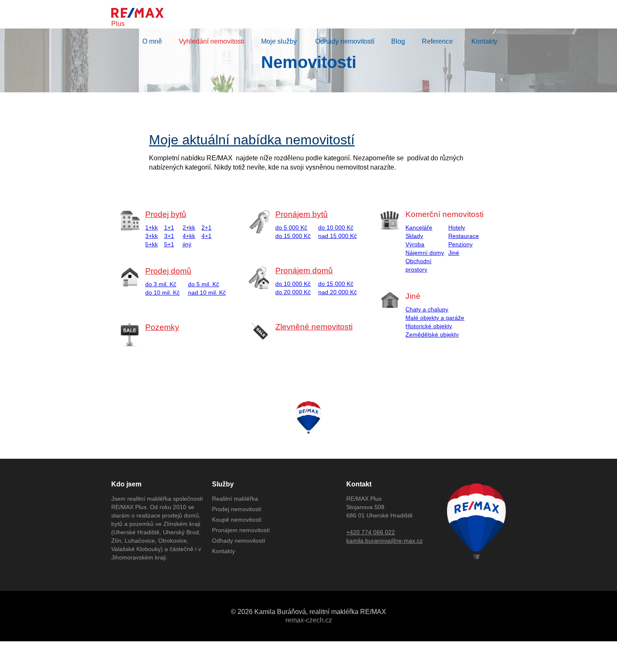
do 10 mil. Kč (162, 292)
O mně (152, 41)
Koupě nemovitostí (236, 519)
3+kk (151, 236)
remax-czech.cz (308, 620)
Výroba (414, 244)
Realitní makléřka (235, 498)
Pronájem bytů (301, 214)
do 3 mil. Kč (160, 284)
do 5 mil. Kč (203, 284)
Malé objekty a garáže (434, 317)
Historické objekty (428, 326)
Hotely (456, 227)
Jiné (453, 252)
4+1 (206, 236)
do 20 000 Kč (293, 292)
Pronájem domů (304, 270)
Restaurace (463, 236)
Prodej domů (168, 271)
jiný (187, 244)
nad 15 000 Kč (337, 236)
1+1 (169, 227)
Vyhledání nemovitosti (211, 41)
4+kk (189, 236)
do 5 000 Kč (291, 227)
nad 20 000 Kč (337, 292)
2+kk (189, 227)
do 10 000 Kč (335, 227)
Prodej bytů (165, 214)
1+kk (151, 227)
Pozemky (162, 327)
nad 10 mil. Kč (207, 292)
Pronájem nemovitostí (241, 530)
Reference (437, 41)
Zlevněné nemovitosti (314, 326)
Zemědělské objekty (432, 334)
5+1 (169, 244)
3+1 (169, 236)
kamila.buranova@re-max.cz (384, 540)
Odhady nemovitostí (344, 41)
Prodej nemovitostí (236, 509)
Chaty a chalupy (426, 309)
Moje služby (279, 41)
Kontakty (484, 41)
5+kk (151, 244)
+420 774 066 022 (370, 532)
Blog (398, 41)
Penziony (460, 244)
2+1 (206, 227)
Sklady (414, 236)
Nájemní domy (424, 252)
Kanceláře (418, 227)
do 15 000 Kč (293, 236)
